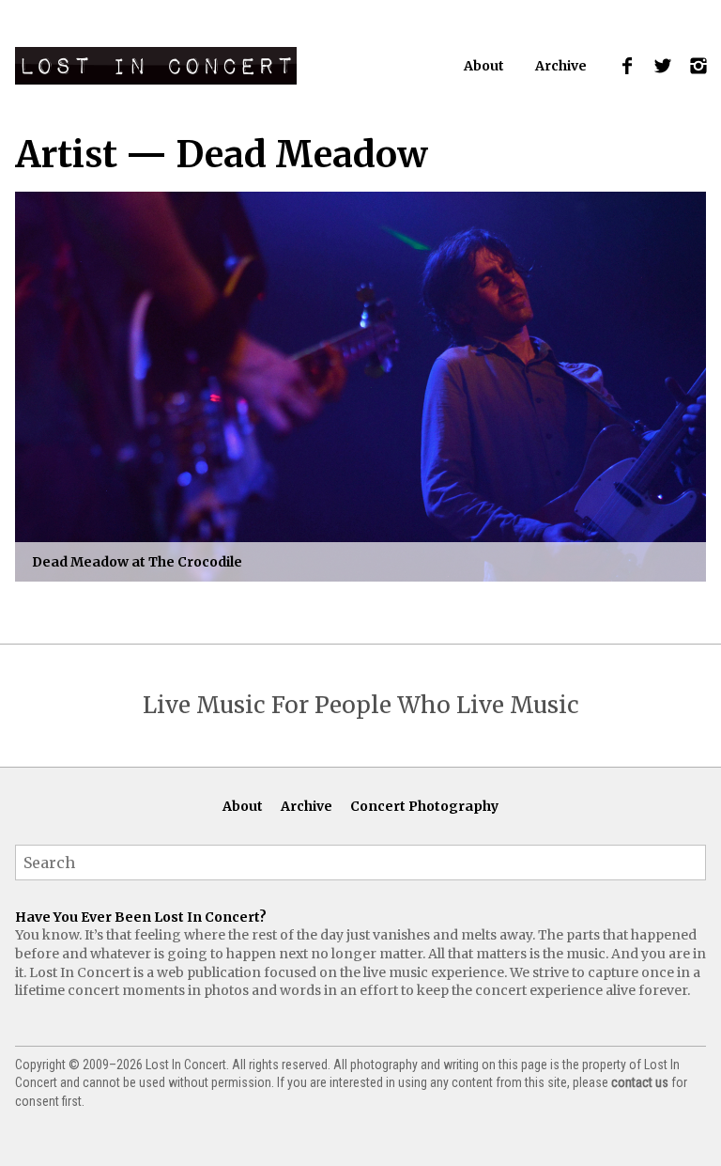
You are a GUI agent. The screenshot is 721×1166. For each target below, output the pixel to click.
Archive (561, 65)
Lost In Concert (156, 66)
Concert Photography (424, 806)
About (484, 65)
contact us (639, 1082)
